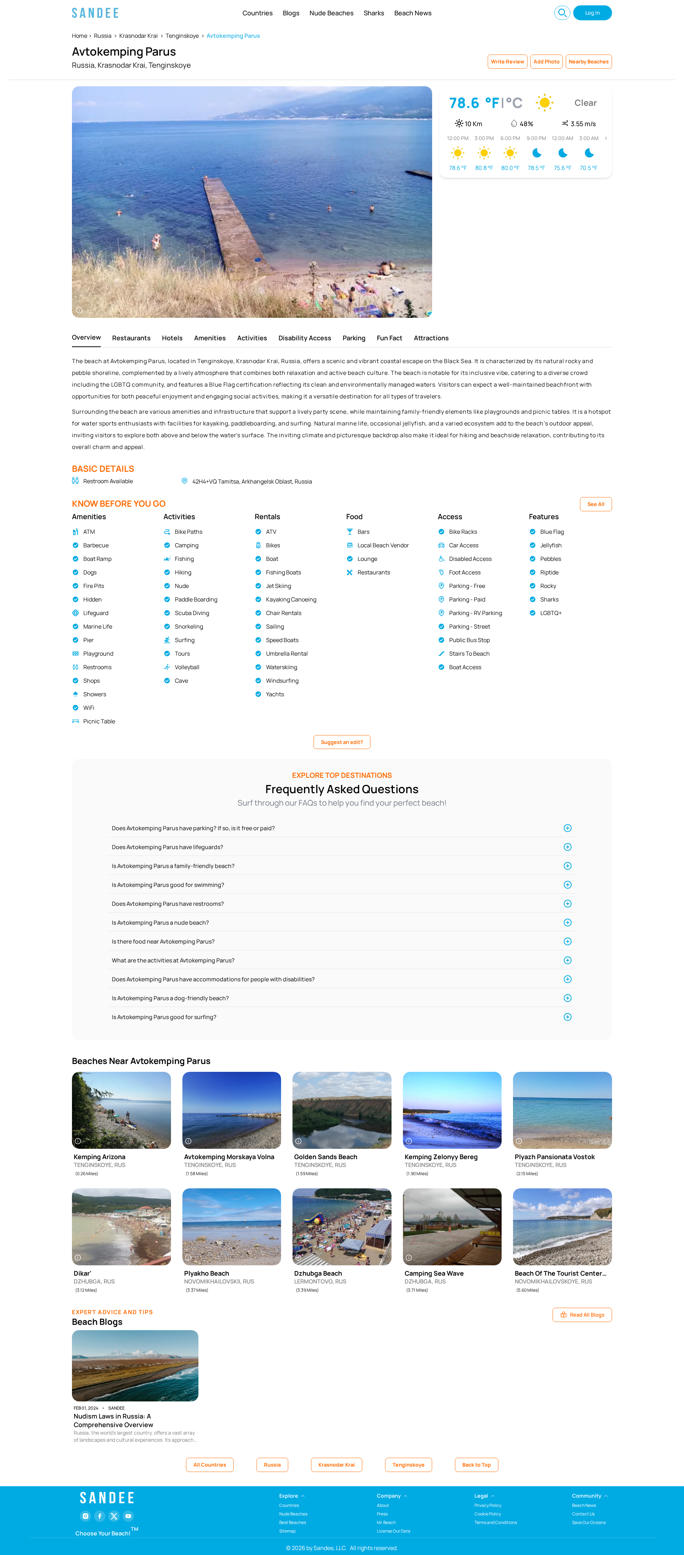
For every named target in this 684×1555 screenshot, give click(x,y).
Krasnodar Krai (138, 36)
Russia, (84, 65)
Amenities (210, 338)
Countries (258, 13)
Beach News (413, 13)
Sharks (374, 13)
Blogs (291, 13)
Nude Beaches (332, 13)
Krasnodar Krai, (122, 65)
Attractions (431, 338)
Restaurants (131, 338)
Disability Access (305, 338)
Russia (103, 36)
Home (79, 36)
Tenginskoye (182, 36)
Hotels (172, 338)
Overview (86, 337)
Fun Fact (390, 338)
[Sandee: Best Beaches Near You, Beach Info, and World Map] (95, 13)
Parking (354, 338)
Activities (252, 338)
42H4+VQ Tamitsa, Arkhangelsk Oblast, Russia (252, 481)
